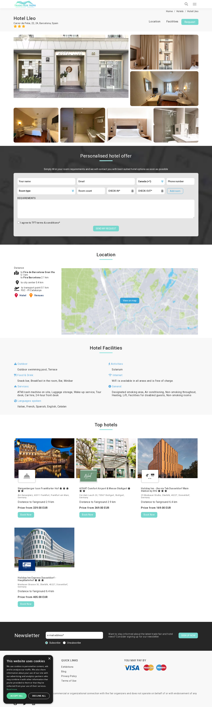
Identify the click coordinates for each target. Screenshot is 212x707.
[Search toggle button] (186, 4)
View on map (129, 300)
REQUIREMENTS (26, 198)
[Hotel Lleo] (71, 70)
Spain (55, 23)
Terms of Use (68, 680)
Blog (63, 671)
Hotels (180, 11)
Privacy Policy (69, 676)
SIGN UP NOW (188, 635)
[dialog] (28, 679)
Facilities (172, 21)
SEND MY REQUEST (106, 228)
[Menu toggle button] (194, 4)
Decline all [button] (39, 695)
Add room (175, 191)
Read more (12, 689)
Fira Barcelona (32, 277)
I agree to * (40, 222)
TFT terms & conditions (45, 222)
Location (154, 21)
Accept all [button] (16, 695)
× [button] (49, 658)
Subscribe (55, 642)
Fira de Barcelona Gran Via (39, 272)
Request (190, 22)
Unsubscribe (74, 642)
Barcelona (45, 23)
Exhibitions (67, 667)
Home (169, 11)
